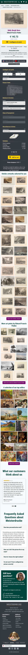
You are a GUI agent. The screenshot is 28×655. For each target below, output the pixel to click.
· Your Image (17, 618)
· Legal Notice (5, 620)
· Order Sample (18, 627)
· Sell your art (17, 620)
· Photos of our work (19, 623)
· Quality (16, 621)
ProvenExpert (9, 500)
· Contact (4, 618)
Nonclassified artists (15, 5)
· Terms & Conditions (6, 621)
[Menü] (1, 1)
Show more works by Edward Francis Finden (14, 382)
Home (2, 5)
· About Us (4, 628)
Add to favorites (21, 61)
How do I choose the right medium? (13, 557)
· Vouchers (17, 625)
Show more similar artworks (14, 318)
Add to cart (15, 157)
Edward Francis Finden (7, 7)
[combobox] (14, 79)
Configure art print (15, 42)
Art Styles (7, 5)
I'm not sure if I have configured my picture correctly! (13, 563)
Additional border (6, 77)
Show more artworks (14, 463)
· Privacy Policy (5, 623)
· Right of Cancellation (6, 625)
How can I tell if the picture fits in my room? (14, 551)
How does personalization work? (13, 527)
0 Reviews (17, 64)
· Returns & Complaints (7, 627)
